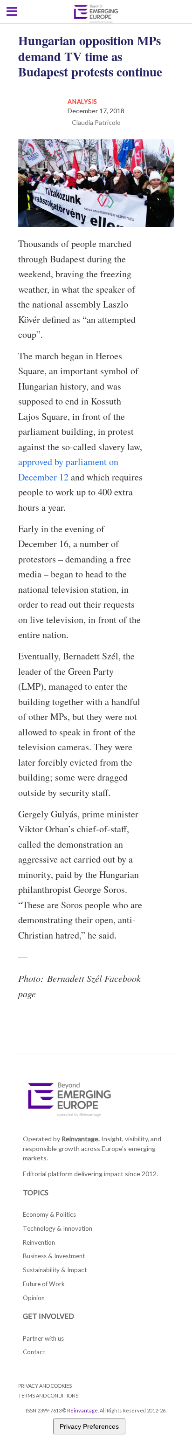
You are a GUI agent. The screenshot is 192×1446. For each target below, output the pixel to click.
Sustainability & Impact (55, 1270)
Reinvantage (82, 1410)
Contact (34, 1352)
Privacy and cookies (45, 1386)
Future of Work (44, 1284)
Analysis (82, 101)
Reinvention (39, 1242)
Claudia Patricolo (96, 122)
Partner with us (43, 1338)
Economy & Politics (49, 1214)
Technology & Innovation (57, 1228)
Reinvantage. (81, 1139)
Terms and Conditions (48, 1395)
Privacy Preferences (89, 1426)
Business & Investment (54, 1256)
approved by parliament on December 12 (68, 469)
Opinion (34, 1298)
